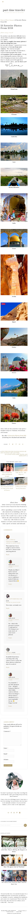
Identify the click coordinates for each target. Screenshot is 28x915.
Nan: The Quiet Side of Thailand (14, 867)
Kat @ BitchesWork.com (14, 599)
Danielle (9, 652)
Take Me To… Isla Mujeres (21, 473)
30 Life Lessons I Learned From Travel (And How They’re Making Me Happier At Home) (14, 849)
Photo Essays (10, 20)
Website (6, 759)
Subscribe (19, 911)
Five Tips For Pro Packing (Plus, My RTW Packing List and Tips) (13, 452)
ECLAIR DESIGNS (17, 913)
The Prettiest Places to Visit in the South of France (7, 488)
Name (6, 748)
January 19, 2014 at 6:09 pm (13, 654)
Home (2, 20)
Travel (11, 32)
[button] (14, 2)
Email (6, 754)
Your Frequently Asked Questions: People (7, 474)
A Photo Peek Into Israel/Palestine (20, 487)
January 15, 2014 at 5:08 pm (13, 543)
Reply (7, 554)
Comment (7, 731)
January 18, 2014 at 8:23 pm (13, 602)
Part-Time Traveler (14, 11)
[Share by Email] (19, 444)
